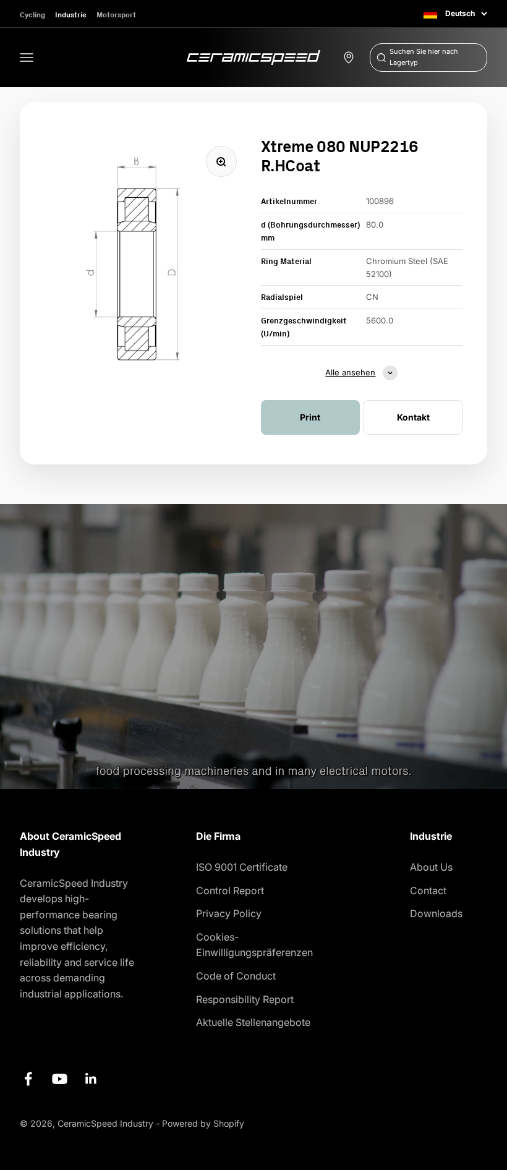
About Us (431, 867)
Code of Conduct (236, 976)
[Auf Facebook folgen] (28, 1078)
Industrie (71, 14)
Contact (428, 890)
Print (310, 417)
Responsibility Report (245, 999)
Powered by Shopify (203, 1123)
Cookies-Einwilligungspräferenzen (254, 945)
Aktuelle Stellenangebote (253, 1022)
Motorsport (116, 14)
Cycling (32, 14)
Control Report (230, 890)
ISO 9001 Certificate (242, 867)
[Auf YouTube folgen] (59, 1078)
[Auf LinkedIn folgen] (91, 1078)
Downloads (436, 913)
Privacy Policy (229, 913)
